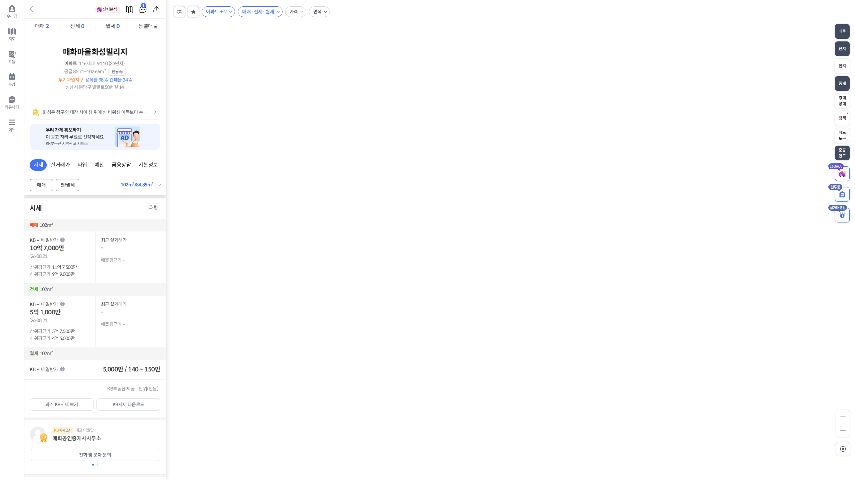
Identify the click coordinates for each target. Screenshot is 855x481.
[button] (140, 184)
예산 (99, 164)
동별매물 (148, 26)
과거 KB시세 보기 (61, 405)
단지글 (143, 6)
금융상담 (121, 164)
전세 (77, 26)
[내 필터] (193, 11)
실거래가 (60, 164)
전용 (115, 71)
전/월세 (67, 185)
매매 (42, 26)
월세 (113, 26)
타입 (82, 164)
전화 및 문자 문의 (95, 455)
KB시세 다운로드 (128, 405)
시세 (38, 164)
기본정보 (148, 164)
